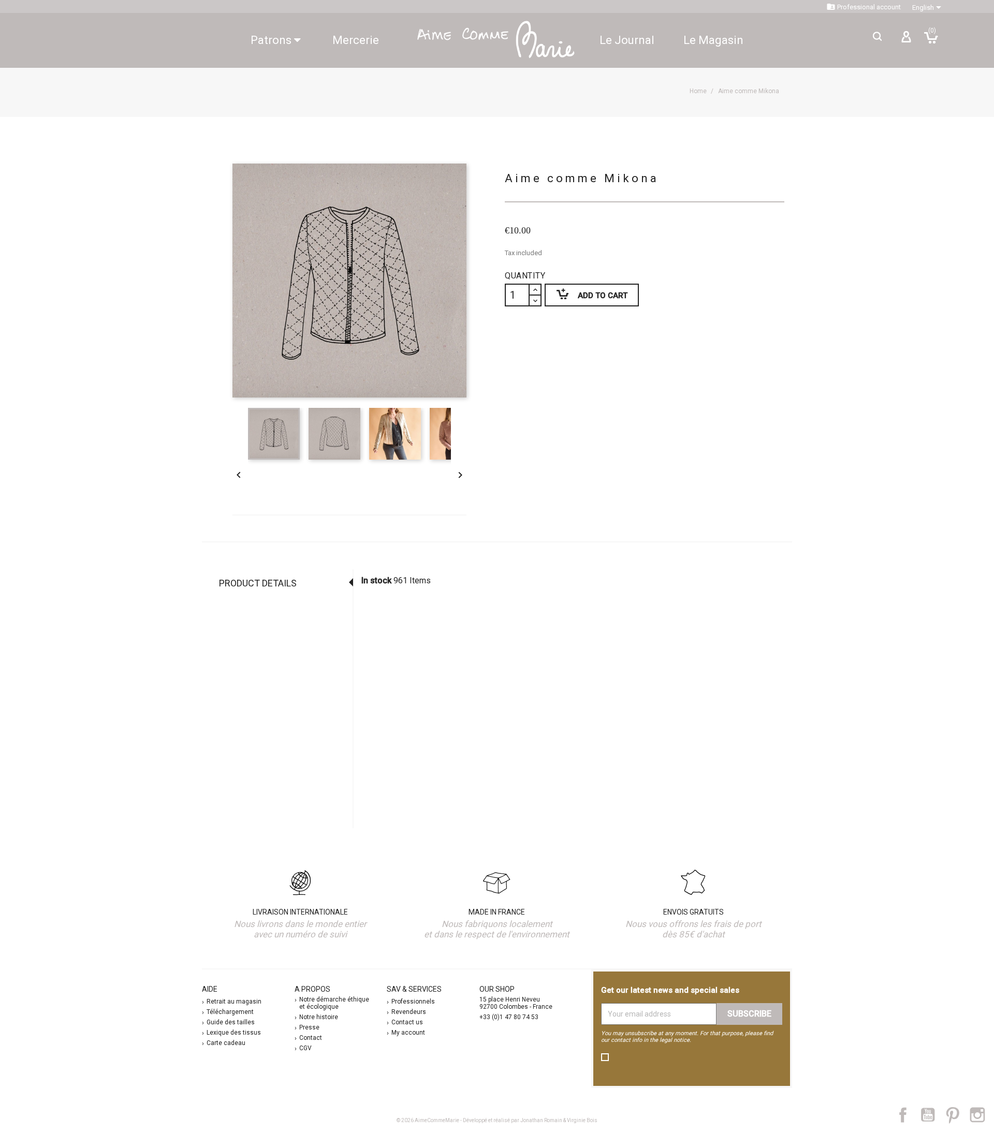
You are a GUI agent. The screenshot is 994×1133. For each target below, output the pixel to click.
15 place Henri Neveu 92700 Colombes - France (515, 1003)
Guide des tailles (231, 1022)
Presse (309, 1027)
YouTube (931, 1115)
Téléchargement (230, 1012)
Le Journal (627, 40)
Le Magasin (713, 40)
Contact (310, 1037)
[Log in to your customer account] (906, 41)
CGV (305, 1048)
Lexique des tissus (234, 1032)
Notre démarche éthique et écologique (334, 1003)
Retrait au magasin (234, 1001)
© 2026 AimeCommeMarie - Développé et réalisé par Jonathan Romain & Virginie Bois (497, 1120)
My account (408, 1032)
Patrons (272, 40)
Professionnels (413, 1001)
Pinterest (957, 1115)
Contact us (407, 1022)
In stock (376, 580)
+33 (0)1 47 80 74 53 (508, 1017)
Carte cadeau (226, 1043)
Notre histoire (318, 1017)
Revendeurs (408, 1012)
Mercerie (355, 40)
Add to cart (586, 293)
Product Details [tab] (258, 583)
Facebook (909, 1115)
